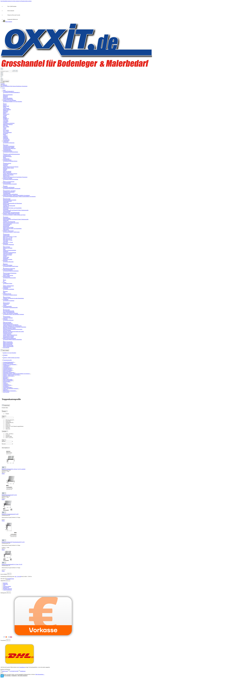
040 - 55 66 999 (18, 576)
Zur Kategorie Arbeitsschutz (8, 142)
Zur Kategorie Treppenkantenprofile (10, 307)
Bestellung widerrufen (7, 588)
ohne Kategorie (6, 391)
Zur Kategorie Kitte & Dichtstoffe (10, 183)
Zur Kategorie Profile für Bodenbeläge (11, 270)
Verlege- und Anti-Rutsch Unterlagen (10, 388)
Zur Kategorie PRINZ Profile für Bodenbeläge (12, 339)
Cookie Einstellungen (7, 589)
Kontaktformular (10, 578)
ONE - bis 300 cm (9, 433)
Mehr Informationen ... (39, 674)
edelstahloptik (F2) (9, 422)
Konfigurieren (14, 675)
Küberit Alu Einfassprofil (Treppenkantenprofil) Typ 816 (13, 542)
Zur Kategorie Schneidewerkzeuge (10, 294)
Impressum (5, 582)
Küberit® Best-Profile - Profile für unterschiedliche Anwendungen (16, 373)
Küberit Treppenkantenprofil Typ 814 (9, 494)
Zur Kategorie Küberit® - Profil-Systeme (11, 232)
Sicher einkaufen (8, 21)
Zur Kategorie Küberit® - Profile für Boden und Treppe (14, 214)
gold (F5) (8, 423)
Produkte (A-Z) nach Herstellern (9, 364)
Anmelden (3, 83)
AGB (4, 585)
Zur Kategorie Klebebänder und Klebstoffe (11, 188)
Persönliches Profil (8, 86)
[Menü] (2, 69)
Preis (3, 440)
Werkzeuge (5, 389)
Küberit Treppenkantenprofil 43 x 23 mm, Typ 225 (12, 564)
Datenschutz (5, 584)
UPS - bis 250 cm (9, 437)
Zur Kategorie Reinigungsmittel (9, 277)
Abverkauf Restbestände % (8, 362)
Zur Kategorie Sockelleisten (8, 300)
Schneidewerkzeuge (7, 385)
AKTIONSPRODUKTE (8, 363)
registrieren (5, 85)
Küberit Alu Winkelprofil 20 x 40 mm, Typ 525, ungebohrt (13, 469)
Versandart (4, 431)
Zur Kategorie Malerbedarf (8, 244)
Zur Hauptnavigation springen (25, 1)
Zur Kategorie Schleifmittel (8, 289)
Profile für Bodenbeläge (8, 380)
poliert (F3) (8, 425)
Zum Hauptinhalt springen (6, 1)
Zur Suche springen (15, 1)
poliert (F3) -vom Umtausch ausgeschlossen (14, 426)
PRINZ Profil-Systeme (7, 379)
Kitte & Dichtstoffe (7, 371)
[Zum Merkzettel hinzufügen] (4, 467)
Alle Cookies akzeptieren (22, 675)
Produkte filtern (6, 405)
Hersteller (4, 411)
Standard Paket (9, 436)
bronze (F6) (8, 421)
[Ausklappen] (14, 362)
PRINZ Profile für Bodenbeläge (9, 390)
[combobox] (6, 71)
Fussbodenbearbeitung (7, 367)
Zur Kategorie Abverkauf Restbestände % (11, 92)
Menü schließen (6, 81)
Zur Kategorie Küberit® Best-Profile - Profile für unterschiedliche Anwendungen (19, 196)
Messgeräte (5, 378)
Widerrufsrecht (6, 587)
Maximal (7, 443)
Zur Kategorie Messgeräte (8, 261)
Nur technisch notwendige (5, 675)
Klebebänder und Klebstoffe (9, 372)
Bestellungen (19, 86)
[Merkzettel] (1, 77)
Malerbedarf (5, 377)
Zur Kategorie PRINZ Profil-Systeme (10, 266)
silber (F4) (8, 428)
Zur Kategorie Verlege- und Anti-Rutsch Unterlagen (13, 314)
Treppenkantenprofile (7, 387)
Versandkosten (22, 667)
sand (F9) (8, 427)
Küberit (7, 413)
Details (3, 473)
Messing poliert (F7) (10, 420)
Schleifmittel (5, 383)
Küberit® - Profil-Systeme (8, 375)
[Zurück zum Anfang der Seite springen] (2, 673)
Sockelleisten (6, 386)
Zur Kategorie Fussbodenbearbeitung (10, 151)
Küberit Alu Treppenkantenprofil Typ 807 (10, 514)
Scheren (5, 382)
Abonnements (24, 86)
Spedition (8, 435)
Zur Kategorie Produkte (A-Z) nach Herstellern (12, 101)
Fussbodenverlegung (7, 369)
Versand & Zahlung (7, 586)
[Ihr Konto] (2, 79)
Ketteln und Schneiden (7, 370)
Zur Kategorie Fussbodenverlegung (10, 161)
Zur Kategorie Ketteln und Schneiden (10, 179)
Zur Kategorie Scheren (7, 283)
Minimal (7, 441)
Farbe (3, 416)
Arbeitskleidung (6, 365)
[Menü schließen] (3, 153)
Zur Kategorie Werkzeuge (8, 320)
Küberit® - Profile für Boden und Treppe (11, 374)
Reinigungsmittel (6, 381)
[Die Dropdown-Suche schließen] (16, 71)
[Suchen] (14, 71)
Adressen (14, 86)
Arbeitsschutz (6, 366)
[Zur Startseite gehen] (76, 67)
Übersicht (3, 86)
